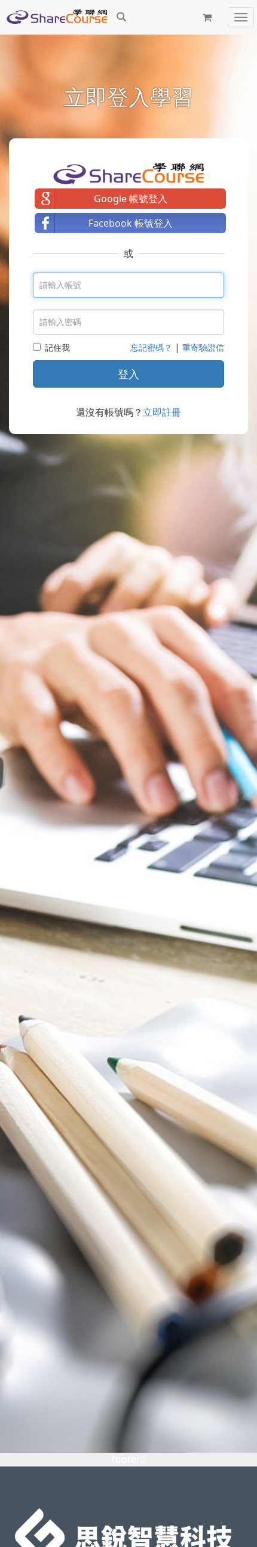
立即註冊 (162, 412)
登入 (128, 374)
